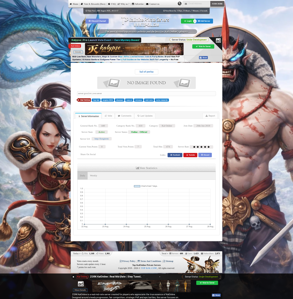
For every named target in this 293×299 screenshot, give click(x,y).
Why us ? (124, 4)
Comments (126, 116)
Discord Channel (98, 21)
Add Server (205, 21)
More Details (80, 290)
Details (78, 52)
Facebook (176, 155)
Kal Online (75, 46)
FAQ (113, 4)
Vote (109, 116)
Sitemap (169, 261)
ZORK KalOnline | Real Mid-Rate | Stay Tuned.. (116, 276)
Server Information (90, 116)
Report (211, 116)
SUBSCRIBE (217, 4)
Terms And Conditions (150, 261)
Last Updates (146, 116)
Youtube (191, 155)
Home (75, 4)
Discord (206, 155)
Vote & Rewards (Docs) (94, 4)
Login (189, 21)
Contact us (154, 4)
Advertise (139, 4)
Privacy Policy (129, 261)
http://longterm (102, 139)
